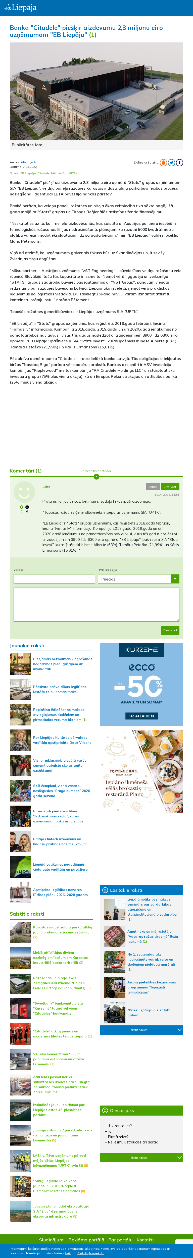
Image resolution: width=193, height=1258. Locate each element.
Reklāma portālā (86, 1239)
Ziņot (153, 487)
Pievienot (170, 630)
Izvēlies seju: (107, 569)
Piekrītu (82, 1253)
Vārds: (18, 569)
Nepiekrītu (96, 1253)
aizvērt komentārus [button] (96, 471)
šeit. (68, 1253)
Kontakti (145, 1239)
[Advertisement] (96, 424)
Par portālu (120, 1239)
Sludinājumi (52, 1239)
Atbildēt (170, 487)
